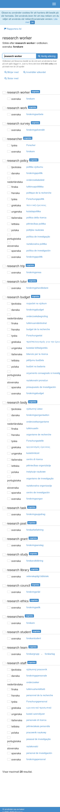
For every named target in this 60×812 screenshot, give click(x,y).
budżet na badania (35, 366)
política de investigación (38, 250)
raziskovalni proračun (37, 380)
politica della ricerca (36, 217)
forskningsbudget (35, 309)
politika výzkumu (34, 166)
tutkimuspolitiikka (35, 186)
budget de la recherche (38, 329)
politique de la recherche (38, 192)
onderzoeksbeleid (35, 179)
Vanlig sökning (48, 56)
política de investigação (38, 236)
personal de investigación (39, 753)
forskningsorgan (34, 498)
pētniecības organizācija (38, 465)
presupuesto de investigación (41, 387)
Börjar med (13, 72)
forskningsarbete (34, 114)
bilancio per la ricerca (37, 354)
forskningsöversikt (35, 129)
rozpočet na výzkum (36, 303)
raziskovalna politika (36, 243)
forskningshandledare (37, 287)
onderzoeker (32, 682)
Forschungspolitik (35, 198)
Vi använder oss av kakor (13, 809)
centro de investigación (38, 492)
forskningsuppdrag (35, 514)
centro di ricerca (34, 459)
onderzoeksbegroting (37, 316)
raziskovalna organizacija (39, 485)
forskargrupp (32, 653)
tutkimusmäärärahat (36, 323)
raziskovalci (32, 746)
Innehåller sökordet (36, 72)
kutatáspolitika (33, 211)
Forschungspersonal (36, 701)
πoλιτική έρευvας (36, 205)
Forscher (31, 145)
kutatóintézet (32, 453)
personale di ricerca (36, 720)
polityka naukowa (35, 229)
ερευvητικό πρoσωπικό (38, 707)
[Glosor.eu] (8, 4)
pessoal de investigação (38, 739)
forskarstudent (33, 638)
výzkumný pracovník (36, 669)
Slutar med (12, 78)
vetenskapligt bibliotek (37, 576)
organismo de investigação (40, 478)
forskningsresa (33, 272)
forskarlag (50, 653)
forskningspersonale (36, 675)
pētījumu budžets (35, 360)
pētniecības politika (36, 223)
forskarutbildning (34, 560)
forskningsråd (33, 591)
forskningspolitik (34, 173)
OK (32, 22)
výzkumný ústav (34, 408)
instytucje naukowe (36, 471)
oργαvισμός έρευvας (38, 446)
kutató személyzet (35, 713)
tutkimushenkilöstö (35, 689)
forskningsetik (33, 607)
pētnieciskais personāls (38, 726)
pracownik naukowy (36, 732)
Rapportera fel (13, 28)
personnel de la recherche (39, 695)
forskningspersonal (36, 759)
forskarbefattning (35, 529)
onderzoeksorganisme (37, 421)
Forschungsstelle (35, 440)
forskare (30, 98)
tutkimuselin (32, 428)
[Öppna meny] (54, 4)
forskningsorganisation (37, 414)
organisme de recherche (38, 434)
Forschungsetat (34, 335)
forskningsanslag (35, 545)
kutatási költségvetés (37, 347)
